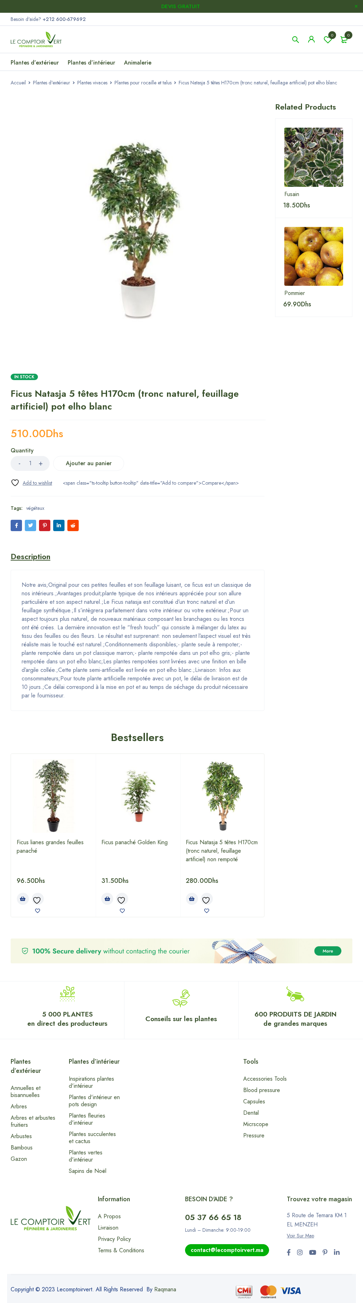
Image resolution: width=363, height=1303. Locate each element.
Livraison (108, 1228)
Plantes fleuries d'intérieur (87, 1119)
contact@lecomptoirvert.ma (227, 1250)
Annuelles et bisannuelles (25, 1091)
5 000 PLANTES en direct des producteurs (67, 1018)
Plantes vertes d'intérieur (85, 1156)
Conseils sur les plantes (181, 1019)
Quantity (22, 451)
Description (30, 556)
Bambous (22, 1147)
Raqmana (165, 1289)
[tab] (30, 556)
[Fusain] (314, 157)
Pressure (253, 1135)
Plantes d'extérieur (51, 82)
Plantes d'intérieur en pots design (94, 1100)
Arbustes (21, 1136)
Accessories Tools (265, 1079)
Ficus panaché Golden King (134, 842)
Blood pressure (261, 1090)
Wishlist (332, 35)
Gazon (19, 1159)
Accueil (18, 82)
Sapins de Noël (87, 1171)
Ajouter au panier (89, 463)
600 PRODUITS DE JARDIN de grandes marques (295, 1018)
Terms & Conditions (121, 1250)
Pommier (294, 293)
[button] (23, 899)
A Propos (109, 1216)
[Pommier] (314, 256)
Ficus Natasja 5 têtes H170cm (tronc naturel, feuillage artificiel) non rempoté (222, 850)
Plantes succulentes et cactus (92, 1137)
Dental (251, 1113)
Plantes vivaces (92, 82)
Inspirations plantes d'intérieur (91, 1082)
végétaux (35, 508)
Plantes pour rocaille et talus (143, 82)
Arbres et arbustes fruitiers (33, 1121)
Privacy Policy (114, 1239)
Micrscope (255, 1124)
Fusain (291, 194)
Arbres (19, 1106)
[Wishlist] (31, 482)
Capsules (254, 1101)
